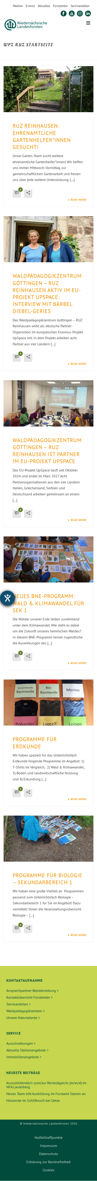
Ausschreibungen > (21, 1043)
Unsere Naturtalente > (23, 1017)
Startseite (13, 54)
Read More (79, 199)
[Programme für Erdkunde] (48, 703)
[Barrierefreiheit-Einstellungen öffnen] (7, 598)
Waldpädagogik (33, 54)
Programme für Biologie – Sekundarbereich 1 (47, 879)
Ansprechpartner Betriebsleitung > (32, 990)
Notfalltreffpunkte (48, 1137)
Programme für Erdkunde (35, 743)
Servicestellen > (18, 1004)
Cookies (49, 1170)
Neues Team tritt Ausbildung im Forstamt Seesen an (46, 1094)
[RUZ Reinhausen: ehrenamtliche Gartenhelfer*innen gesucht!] (48, 89)
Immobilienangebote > (24, 1057)
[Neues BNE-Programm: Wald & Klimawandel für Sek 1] (48, 559)
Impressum (48, 1145)
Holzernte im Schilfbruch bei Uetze (33, 1100)
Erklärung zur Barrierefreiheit (48, 1162)
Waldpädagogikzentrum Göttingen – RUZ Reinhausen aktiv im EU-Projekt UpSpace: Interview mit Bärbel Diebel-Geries (47, 293)
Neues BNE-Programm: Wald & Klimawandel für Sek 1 (48, 603)
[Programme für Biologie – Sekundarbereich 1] (48, 839)
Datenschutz (48, 1153)
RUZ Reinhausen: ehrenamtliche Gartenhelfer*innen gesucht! (42, 136)
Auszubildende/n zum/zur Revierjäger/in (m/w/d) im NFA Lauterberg (46, 1085)
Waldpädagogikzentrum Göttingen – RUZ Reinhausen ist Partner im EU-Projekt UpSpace (47, 451)
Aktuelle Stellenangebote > (27, 1050)
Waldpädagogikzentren (62, 54)
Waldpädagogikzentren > (25, 1011)
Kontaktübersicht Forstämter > (29, 997)
